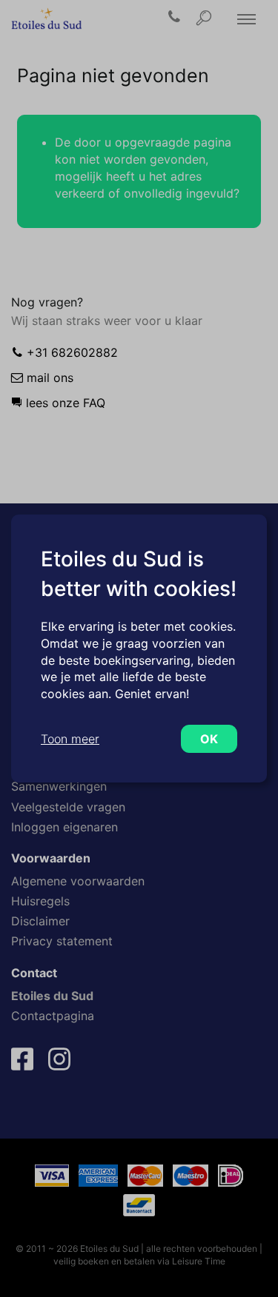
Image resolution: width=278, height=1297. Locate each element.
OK (209, 738)
